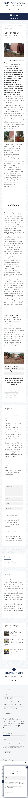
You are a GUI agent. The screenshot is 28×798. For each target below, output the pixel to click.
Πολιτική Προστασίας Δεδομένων (11, 746)
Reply (6, 420)
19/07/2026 (8, 654)
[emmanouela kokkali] (6, 641)
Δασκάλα (7, 391)
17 (8, 28)
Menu (15, 15)
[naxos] (6, 651)
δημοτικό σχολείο (14, 391)
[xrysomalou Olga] (6, 633)
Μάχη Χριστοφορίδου (16, 25)
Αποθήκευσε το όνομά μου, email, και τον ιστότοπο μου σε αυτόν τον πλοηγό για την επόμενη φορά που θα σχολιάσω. (12, 521)
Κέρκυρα (6, 397)
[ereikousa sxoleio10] (14, 50)
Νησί (11, 397)
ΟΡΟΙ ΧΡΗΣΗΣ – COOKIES (12, 701)
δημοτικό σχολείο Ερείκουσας (11, 393)
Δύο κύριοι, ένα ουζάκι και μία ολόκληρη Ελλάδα (16, 651)
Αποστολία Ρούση (16, 389)
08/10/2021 (8, 27)
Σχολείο (15, 397)
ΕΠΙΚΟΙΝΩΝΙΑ (17, 5)
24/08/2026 (14, 635)
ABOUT (8, 5)
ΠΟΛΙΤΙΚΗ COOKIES (10, 708)
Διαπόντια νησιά (8, 395)
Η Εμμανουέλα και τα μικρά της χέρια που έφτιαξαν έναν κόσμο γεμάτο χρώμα (13, 642)
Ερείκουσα (16, 395)
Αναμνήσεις (7, 389)
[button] (25, 762)
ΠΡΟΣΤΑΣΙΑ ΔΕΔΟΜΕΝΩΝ (12, 705)
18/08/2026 (8, 645)
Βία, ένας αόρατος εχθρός (8, 552)
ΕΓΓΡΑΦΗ (7, 753)
